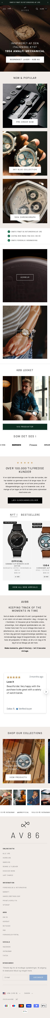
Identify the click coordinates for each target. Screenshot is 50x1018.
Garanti (6, 892)
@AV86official (13, 812)
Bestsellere (30, 515)
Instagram (7, 951)
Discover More (9, 871)
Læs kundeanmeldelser (25, 500)
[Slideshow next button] (46, 692)
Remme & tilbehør (10, 866)
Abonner (38, 977)
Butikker (6, 926)
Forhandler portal (11, 934)
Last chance (8, 875)
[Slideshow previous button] (4, 692)
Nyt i (14, 515)
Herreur (25, 277)
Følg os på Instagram (31, 812)
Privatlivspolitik (10, 900)
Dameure (25, 334)
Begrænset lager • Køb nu (25, 60)
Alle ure (6, 853)
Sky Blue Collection (25, 170)
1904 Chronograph (25, 217)
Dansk (27, 993)
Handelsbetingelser (11, 896)
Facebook (7, 947)
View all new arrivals (25, 587)
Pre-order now (25, 122)
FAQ (4, 930)
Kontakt (6, 921)
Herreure (7, 858)
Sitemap (6, 905)
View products (18, 777)
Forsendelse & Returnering (15, 887)
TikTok (5, 955)
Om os (5, 917)
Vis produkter (25, 427)
